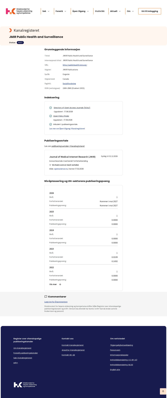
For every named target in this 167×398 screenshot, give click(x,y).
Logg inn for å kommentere (55, 302)
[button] (83, 284)
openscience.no (61, 169)
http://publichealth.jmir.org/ (75, 65)
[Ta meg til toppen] (163, 391)
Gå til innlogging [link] (149, 11)
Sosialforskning (69, 83)
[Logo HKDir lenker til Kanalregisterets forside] (20, 11)
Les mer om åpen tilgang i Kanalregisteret (67, 128)
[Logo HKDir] (25, 385)
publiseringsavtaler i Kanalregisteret (68, 146)
